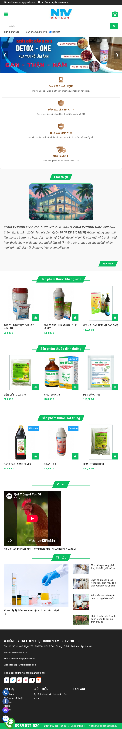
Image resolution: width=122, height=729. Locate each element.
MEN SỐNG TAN (91, 394)
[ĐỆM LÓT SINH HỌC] (100, 442)
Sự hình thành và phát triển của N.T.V (50, 696)
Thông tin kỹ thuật (13, 698)
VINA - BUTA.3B (52, 394)
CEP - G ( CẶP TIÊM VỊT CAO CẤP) (100, 325)
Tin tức (8, 702)
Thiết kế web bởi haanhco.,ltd (102, 726)
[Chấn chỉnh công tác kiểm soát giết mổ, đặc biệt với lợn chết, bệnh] (81, 584)
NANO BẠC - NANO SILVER (17, 464)
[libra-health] (61, 13)
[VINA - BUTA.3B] (61, 372)
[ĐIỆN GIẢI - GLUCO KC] (21, 372)
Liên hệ (7, 709)
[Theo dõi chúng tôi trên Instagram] (25, 680)
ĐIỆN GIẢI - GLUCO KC (15, 394)
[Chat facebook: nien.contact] (5, 710)
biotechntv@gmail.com (24, 2)
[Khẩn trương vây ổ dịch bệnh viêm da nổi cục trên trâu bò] (81, 620)
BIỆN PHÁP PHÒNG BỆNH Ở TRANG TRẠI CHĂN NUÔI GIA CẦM (40, 549)
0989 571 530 (27, 725)
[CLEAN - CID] (61, 442)
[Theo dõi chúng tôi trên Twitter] (13, 680)
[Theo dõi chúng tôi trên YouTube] (19, 680)
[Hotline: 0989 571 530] (5, 692)
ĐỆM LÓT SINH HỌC (93, 464)
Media (7, 706)
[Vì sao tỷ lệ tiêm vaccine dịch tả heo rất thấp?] (36, 585)
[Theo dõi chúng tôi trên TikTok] (32, 680)
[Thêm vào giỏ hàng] (35, 317)
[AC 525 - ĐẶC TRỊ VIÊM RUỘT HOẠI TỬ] (21, 303)
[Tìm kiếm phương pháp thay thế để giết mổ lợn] (81, 569)
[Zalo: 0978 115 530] (5, 719)
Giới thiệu (9, 694)
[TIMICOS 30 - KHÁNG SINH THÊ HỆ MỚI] (61, 303)
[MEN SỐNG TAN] (100, 372)
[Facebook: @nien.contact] (5, 701)
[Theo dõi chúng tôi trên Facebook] (6, 680)
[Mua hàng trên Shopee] (38, 680)
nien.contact (64, 2)
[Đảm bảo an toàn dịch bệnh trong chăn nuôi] (81, 602)
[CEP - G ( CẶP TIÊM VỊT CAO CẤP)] (100, 303)
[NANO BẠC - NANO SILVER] (21, 442)
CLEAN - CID (50, 464)
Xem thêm (108, 263)
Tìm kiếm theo (11, 32)
